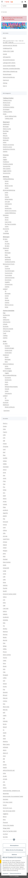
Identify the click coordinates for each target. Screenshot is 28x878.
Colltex (4, 678)
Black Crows (6, 706)
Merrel (4, 816)
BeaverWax (6, 793)
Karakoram (6, 617)
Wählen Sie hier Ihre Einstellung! (14, 850)
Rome (4, 582)
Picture (5, 652)
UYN (4, 438)
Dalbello (5, 614)
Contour (5, 701)
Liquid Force (6, 539)
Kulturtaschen (6, 322)
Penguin (5, 550)
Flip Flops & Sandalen (10, 224)
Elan (4, 704)
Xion (4, 475)
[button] (22, 1)
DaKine (5, 611)
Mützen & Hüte (9, 185)
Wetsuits (5, 135)
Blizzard (5, 695)
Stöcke (4, 114)
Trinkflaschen (6, 105)
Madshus (5, 741)
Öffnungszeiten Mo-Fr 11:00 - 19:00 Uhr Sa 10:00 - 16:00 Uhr (13, 41)
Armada (5, 779)
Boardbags (6, 131)
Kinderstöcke (8, 352)
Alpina (4, 750)
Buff (4, 712)
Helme (4, 142)
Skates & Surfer (7, 129)
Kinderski (7, 346)
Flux (4, 487)
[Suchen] (25, 6)
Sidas (4, 429)
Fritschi (5, 524)
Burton (5, 724)
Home (4, 38)
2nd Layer (7, 201)
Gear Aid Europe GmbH (9, 811)
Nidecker (5, 721)
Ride (4, 623)
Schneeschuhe (8, 284)
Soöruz (5, 597)
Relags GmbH (6, 828)
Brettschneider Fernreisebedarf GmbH (13, 796)
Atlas (4, 785)
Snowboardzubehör (10, 261)
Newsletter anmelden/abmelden (11, 68)
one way (5, 536)
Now (4, 643)
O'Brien (5, 530)
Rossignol (5, 675)
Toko (4, 672)
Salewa (5, 461)
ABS (4, 761)
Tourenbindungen (9, 271)
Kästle (4, 565)
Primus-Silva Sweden (8, 825)
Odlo (4, 533)
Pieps (4, 507)
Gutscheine (6, 410)
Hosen (6, 194)
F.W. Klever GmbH (7, 802)
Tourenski (7, 268)
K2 (3, 730)
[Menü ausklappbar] (2, 1)
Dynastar (5, 692)
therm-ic (5, 423)
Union (4, 573)
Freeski (6, 266)
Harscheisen (8, 280)
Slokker (5, 464)
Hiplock (5, 545)
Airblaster (5, 747)
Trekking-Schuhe (7, 100)
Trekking (5, 335)
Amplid (5, 767)
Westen (5, 133)
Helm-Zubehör (6, 168)
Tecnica (5, 657)
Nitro (4, 819)
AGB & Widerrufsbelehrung (10, 71)
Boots (6, 255)
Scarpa (5, 426)
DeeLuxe (5, 698)
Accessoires (6, 228)
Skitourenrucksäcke (8, 328)
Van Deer (7, 243)
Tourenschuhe (8, 273)
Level (4, 527)
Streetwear (6, 215)
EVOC (4, 602)
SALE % (5, 86)
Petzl (4, 556)
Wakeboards (6, 124)
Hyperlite (5, 513)
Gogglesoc (5, 813)
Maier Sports (6, 744)
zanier (4, 478)
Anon (4, 756)
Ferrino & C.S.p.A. (7, 808)
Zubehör (5, 151)
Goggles (5, 159)
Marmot (5, 640)
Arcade (5, 776)
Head (4, 738)
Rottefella (5, 620)
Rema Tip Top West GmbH (10, 831)
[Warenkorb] (25, 1)
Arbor (4, 773)
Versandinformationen (9, 60)
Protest (5, 443)
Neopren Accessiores (8, 144)
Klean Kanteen (7, 562)
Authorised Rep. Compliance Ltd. (11, 790)
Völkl (4, 735)
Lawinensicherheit (9, 277)
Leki (4, 718)
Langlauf (5, 289)
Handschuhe (8, 208)
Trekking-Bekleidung (8, 179)
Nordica (5, 628)
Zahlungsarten (7, 57)
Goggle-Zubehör (7, 171)
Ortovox (5, 542)
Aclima (4, 764)
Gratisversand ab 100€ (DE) (10, 45)
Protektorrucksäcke (8, 164)
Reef (4, 452)
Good (4, 495)
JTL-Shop (17, 876)
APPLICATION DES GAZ (9, 770)
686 (4, 759)
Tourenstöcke (8, 275)
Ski (5, 291)
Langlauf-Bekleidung (10, 213)
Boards (6, 250)
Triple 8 (5, 432)
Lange (4, 571)
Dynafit (5, 591)
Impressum (5, 873)
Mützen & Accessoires (10, 210)
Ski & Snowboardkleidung (9, 375)
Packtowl (5, 559)
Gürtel (6, 231)
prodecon (5, 510)
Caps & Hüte (8, 222)
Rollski (6, 307)
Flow (4, 484)
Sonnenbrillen (6, 166)
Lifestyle (5, 324)
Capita (4, 715)
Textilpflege (6, 233)
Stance (4, 469)
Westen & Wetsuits (10, 407)
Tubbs (4, 660)
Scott (4, 449)
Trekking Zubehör (7, 111)
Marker (5, 637)
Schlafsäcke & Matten (8, 107)
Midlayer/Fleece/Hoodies (11, 386)
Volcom (5, 683)
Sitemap (5, 83)
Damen (7, 181)
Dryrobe (5, 588)
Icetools (5, 504)
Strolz (4, 472)
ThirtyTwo (5, 446)
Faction (5, 805)
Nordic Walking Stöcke (10, 116)
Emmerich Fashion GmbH (9, 594)
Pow (4, 519)
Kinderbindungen (9, 348)
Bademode (6, 140)
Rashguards (6, 138)
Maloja (4, 646)
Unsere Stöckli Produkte (9, 65)
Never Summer (7, 654)
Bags (4, 313)
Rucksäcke (5, 326)
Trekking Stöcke (9, 118)
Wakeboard (6, 404)
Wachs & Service (9, 305)
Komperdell (6, 568)
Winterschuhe (6, 102)
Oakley (4, 649)
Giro (4, 492)
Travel (4, 333)
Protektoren (6, 161)
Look (4, 576)
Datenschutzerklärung (15, 873)
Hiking (4, 317)
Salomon (5, 585)
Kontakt (5, 54)
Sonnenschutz (6, 173)
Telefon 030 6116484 (8, 51)
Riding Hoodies (9, 199)
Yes (4, 625)
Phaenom (5, 822)
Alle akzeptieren (14, 845)
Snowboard (6, 248)
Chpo (4, 481)
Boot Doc (5, 709)
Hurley (4, 501)
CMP (4, 605)
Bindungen (6, 126)
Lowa (4, 579)
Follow (4, 490)
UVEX (4, 435)
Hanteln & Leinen (7, 147)
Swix (4, 669)
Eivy (4, 689)
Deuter (5, 666)
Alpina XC (5, 753)
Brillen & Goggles (7, 370)
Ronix (4, 663)
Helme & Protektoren (8, 364)
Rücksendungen (7, 74)
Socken (6, 188)
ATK (4, 782)
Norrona (5, 634)
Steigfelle (7, 282)
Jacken (6, 192)
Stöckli (6, 241)
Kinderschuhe (8, 350)
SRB (4, 440)
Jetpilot (5, 516)
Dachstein (5, 799)
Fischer (5, 686)
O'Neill (4, 547)
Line (4, 599)
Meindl (5, 727)
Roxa (4, 455)
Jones (4, 553)
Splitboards (8, 259)
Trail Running (6, 331)
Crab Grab (5, 608)
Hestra (4, 498)
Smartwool (5, 466)
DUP (4, 680)
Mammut (5, 631)
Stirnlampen (6, 109)
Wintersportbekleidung (9, 190)
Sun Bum (5, 834)
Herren (6, 183)
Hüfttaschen (6, 319)
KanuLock (5, 521)
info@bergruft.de (7, 48)
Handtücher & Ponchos (9, 149)
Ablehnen (14, 854)
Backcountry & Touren (8, 264)
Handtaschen (6, 315)
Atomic (5, 787)
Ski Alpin (5, 239)
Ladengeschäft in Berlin (9, 62)
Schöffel (5, 458)
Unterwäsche (8, 204)
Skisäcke (7, 300)
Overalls (7, 197)
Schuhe (7, 295)
